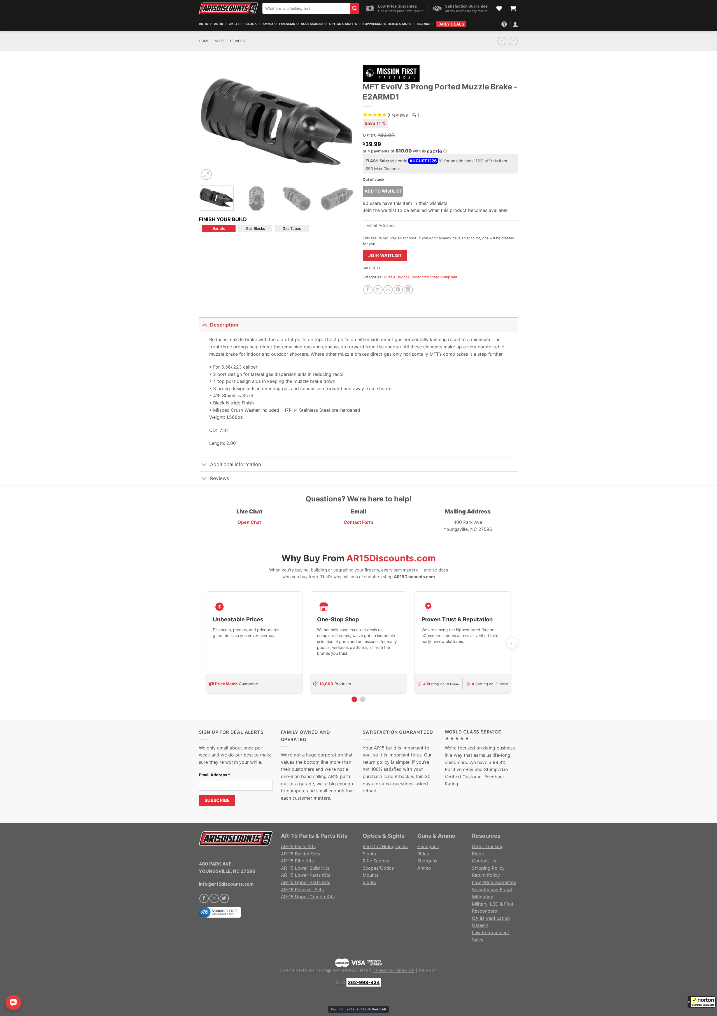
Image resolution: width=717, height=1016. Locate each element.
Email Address (214, 774)
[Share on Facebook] (368, 289)
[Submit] (354, 8)
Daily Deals (451, 24)
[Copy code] (440, 161)
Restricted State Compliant (434, 277)
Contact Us (484, 861)
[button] (702, 1002)
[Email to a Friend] (388, 289)
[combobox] (306, 8)
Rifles (423, 854)
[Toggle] (204, 325)
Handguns (428, 846)
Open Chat (249, 522)
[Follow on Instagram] (214, 898)
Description (224, 325)
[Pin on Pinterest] (398, 289)
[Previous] (209, 122)
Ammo (267, 24)
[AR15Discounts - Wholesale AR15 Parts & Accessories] (228, 8)
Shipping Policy (488, 868)
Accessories (312, 24)
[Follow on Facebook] (204, 898)
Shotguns (427, 861)
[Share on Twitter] (378, 289)
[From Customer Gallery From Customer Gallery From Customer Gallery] (276, 121)
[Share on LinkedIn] (408, 289)
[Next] (344, 122)
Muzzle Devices (230, 41)
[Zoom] (206, 174)
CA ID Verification (491, 918)
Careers (480, 925)
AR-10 (219, 24)
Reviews (219, 478)
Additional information (235, 464)
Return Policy (486, 875)
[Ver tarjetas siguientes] (511, 642)
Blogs (478, 854)
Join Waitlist (385, 255)
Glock (251, 24)
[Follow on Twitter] (224, 898)
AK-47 (234, 24)
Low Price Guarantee (494, 882)
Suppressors (373, 24)
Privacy (428, 970)
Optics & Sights (343, 24)
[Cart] (513, 8)
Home (204, 41)
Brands (423, 24)
